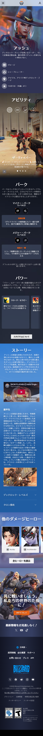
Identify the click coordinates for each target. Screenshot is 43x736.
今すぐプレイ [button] (21, 613)
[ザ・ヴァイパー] (9, 110)
